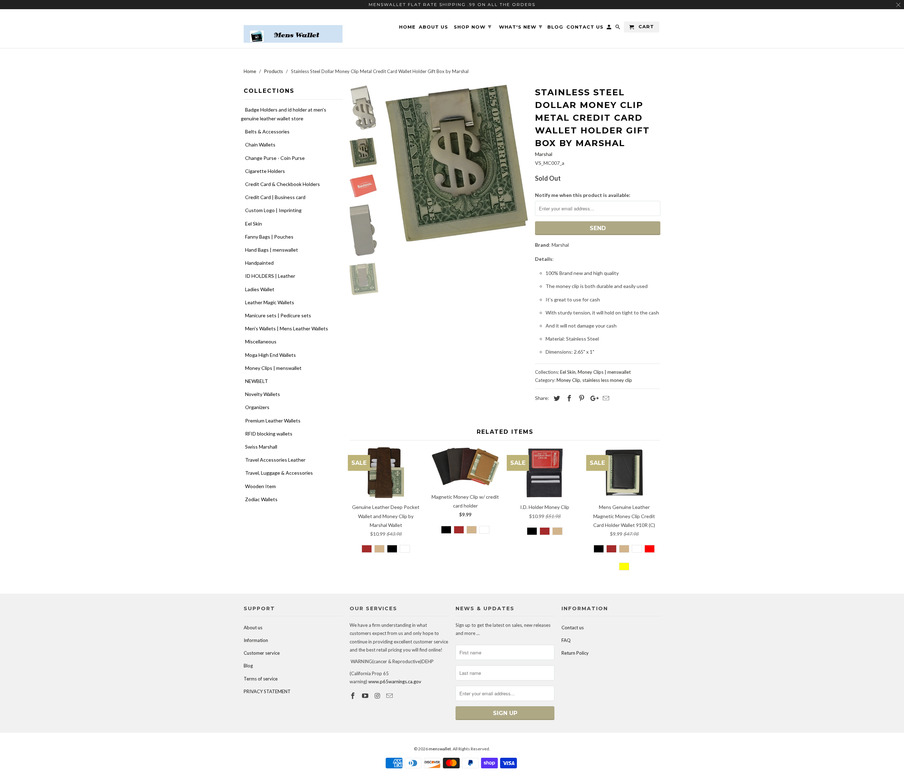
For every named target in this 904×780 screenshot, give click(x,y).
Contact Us (584, 27)
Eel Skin (253, 224)
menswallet (440, 748)
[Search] (618, 28)
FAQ (566, 640)
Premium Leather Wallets (273, 421)
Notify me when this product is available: (582, 195)
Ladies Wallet (259, 289)
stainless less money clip (607, 380)
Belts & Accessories (267, 131)
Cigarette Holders (265, 171)
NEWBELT (256, 381)
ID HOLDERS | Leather (270, 276)
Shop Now (473, 26)
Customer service (262, 653)
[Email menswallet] (390, 696)
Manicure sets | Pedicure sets (278, 315)
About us (253, 627)
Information (256, 640)
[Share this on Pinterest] (580, 398)
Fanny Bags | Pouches (269, 237)
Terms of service (261, 679)
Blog (248, 665)
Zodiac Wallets (261, 499)
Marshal (543, 154)
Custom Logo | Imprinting (273, 210)
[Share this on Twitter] (555, 398)
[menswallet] (293, 28)
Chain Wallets (260, 145)
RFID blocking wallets (268, 434)
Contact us (572, 627)
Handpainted (259, 263)
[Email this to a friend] (605, 398)
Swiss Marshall (261, 447)
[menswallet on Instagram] (378, 696)
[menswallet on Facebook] (353, 696)
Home (407, 27)
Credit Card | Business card (275, 197)
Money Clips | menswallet (273, 368)
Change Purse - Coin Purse (275, 158)
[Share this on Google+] (592, 398)
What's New (520, 26)
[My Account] (609, 28)
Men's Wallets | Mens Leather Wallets (286, 328)
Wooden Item (260, 486)
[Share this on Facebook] (568, 398)
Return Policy (575, 653)
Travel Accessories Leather (275, 460)
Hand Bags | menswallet (271, 250)
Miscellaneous (260, 341)
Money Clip (568, 380)
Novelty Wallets (262, 394)
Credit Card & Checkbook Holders (282, 184)
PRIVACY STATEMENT (267, 691)
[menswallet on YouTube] (366, 696)
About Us (433, 27)
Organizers (257, 407)
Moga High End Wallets (270, 355)
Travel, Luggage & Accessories (279, 473)
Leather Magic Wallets (269, 302)
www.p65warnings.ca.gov (394, 681)
